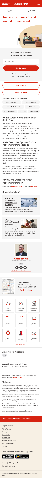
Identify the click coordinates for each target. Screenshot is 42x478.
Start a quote (21, 68)
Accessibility (6, 435)
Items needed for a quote (21, 76)
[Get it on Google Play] (22, 456)
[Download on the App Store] (8, 456)
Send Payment (21, 92)
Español (5, 4)
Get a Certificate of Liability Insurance (21, 271)
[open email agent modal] (21, 268)
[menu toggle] (38, 3)
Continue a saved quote (20, 74)
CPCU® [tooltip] (21, 264)
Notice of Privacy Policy (9, 440)
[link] (21, 4)
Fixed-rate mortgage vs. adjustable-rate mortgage (11, 202)
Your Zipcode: (9, 61)
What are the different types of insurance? (12, 222)
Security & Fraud (7, 432)
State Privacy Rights (8, 443)
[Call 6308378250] (17, 267)
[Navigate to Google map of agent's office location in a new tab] (25, 267)
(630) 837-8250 (16, 186)
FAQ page (33, 186)
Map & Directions (25, 290)
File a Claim (21, 85)
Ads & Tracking (6, 429)
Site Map (4, 446)
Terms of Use (6, 437)
